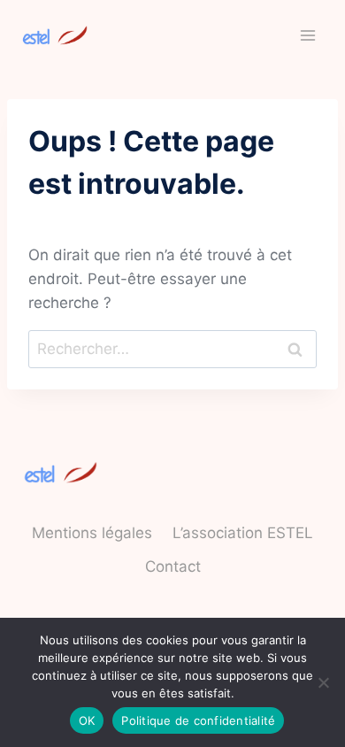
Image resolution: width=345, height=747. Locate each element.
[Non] (323, 682)
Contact (173, 566)
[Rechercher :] (172, 349)
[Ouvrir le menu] (307, 35)
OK (87, 720)
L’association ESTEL (242, 533)
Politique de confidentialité (198, 720)
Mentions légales (92, 533)
